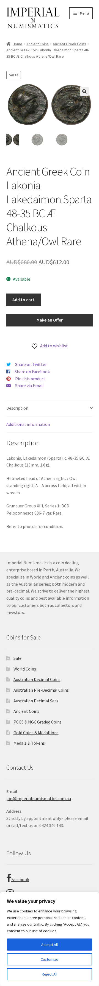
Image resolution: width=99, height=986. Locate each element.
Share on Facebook (32, 371)
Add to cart (23, 299)
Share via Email (29, 385)
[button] (84, 91)
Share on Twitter (31, 364)
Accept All (49, 944)
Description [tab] (17, 408)
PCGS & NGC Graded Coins (37, 722)
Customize (49, 959)
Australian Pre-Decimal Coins (41, 690)
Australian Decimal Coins (37, 679)
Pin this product (30, 378)
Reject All (49, 974)
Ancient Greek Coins (69, 43)
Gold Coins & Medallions (36, 732)
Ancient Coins (37, 43)
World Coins (24, 669)
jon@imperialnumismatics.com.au (38, 798)
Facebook (20, 879)
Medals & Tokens (29, 743)
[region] (49, 939)
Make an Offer (50, 320)
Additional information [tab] (28, 424)
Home (17, 43)
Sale (17, 658)
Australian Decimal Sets (35, 700)
